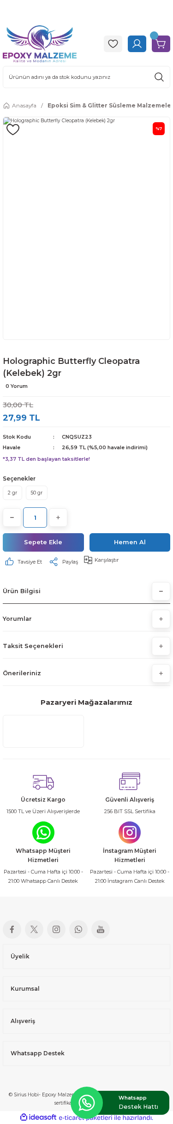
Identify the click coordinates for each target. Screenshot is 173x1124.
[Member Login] (137, 44)
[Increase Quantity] (58, 517)
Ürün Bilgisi (22, 591)
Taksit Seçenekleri (33, 645)
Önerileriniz (22, 673)
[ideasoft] (38, 1117)
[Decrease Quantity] (12, 517)
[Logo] (40, 43)
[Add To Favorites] (13, 129)
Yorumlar (17, 618)
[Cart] (161, 44)
